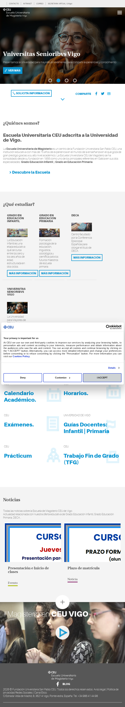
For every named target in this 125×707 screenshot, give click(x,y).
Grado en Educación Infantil (15, 218)
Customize (60, 377)
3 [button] (66, 80)
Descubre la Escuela (30, 172)
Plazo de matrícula (84, 568)
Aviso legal (99, 689)
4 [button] (75, 80)
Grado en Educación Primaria (47, 218)
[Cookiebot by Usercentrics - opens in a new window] (108, 327)
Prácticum (18, 455)
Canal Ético (40, 692)
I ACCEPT (102, 377)
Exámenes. (19, 424)
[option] (62, 45)
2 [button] (58, 80)
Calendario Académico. (20, 396)
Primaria (97, 431)
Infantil (73, 431)
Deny (23, 377)
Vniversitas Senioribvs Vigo (16, 291)
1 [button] (50, 80)
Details (112, 368)
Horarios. (76, 393)
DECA (75, 215)
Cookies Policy (21, 356)
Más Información (22, 273)
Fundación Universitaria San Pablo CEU (34, 689)
